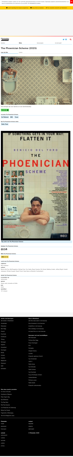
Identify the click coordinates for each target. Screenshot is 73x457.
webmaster (31, 429)
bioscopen (40, 43)
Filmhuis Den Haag (33, 340)
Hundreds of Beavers (6, 394)
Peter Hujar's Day (5, 397)
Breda (2, 352)
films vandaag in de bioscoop (36, 328)
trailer (20, 52)
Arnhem (3, 355)
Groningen (3, 350)
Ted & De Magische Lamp (7, 415)
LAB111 (30, 361)
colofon (3, 443)
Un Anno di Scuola (6, 391)
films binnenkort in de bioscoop (36, 323)
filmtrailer (4, 110)
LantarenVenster (32, 377)
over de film (4, 52)
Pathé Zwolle (31, 382)
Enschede (3, 334)
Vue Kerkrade (32, 366)
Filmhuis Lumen (32, 380)
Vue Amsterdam (32, 358)
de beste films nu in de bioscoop (36, 331)
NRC (11, 117)
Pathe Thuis (4, 124)
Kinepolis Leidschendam (34, 385)
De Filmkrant (4, 117)
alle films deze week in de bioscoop (37, 320)
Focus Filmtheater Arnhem (35, 374)
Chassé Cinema (32, 350)
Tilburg (2, 339)
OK (71, 1)
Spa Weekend (4, 399)
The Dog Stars (4, 402)
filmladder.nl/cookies (35, 3)
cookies (3, 437)
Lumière (30, 353)
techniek (3, 440)
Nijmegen (3, 342)
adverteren (3, 426)
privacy (3, 445)
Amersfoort (3, 347)
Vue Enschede (32, 372)
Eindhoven (3, 336)
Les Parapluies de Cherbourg (8, 407)
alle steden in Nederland (7, 320)
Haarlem (3, 344)
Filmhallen (31, 348)
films (20, 43)
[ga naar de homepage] (5, 39)
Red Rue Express (5, 405)
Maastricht (3, 360)
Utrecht (3, 331)
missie (2, 423)
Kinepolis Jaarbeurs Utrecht (35, 356)
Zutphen (3, 358)
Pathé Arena (31, 364)
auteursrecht (4, 435)
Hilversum (3, 363)
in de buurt (58, 43)
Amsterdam (4, 323)
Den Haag (3, 328)
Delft (2, 366)
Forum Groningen (32, 342)
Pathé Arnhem (32, 369)
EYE (29, 345)
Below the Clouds (5, 410)
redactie (30, 426)
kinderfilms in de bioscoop (35, 326)
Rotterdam (3, 326)
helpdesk (30, 423)
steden (3, 43)
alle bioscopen (32, 337)
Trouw (16, 117)
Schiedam (3, 368)
